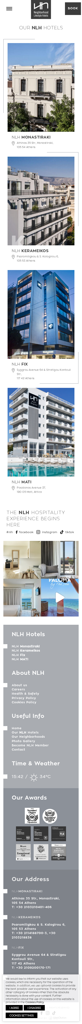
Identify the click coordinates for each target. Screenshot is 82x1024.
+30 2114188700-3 (31, 933)
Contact (18, 749)
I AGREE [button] (14, 1007)
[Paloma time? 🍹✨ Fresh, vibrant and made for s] (60, 598)
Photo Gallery (23, 741)
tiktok (69, 532)
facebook (26, 532)
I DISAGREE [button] (34, 1007)
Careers (18, 689)
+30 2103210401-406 (34, 907)
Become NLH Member (30, 745)
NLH (26, 646)
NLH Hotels (41, 9)
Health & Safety (25, 693)
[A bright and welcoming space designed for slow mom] (22, 560)
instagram (49, 532)
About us (19, 685)
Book (73, 8)
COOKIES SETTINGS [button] (21, 1015)
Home (17, 728)
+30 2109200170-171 (33, 967)
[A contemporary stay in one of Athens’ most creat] (60, 560)
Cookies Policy (24, 702)
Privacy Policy (24, 698)
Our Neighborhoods (28, 736)
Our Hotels (25, 732)
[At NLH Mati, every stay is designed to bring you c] (22, 598)
